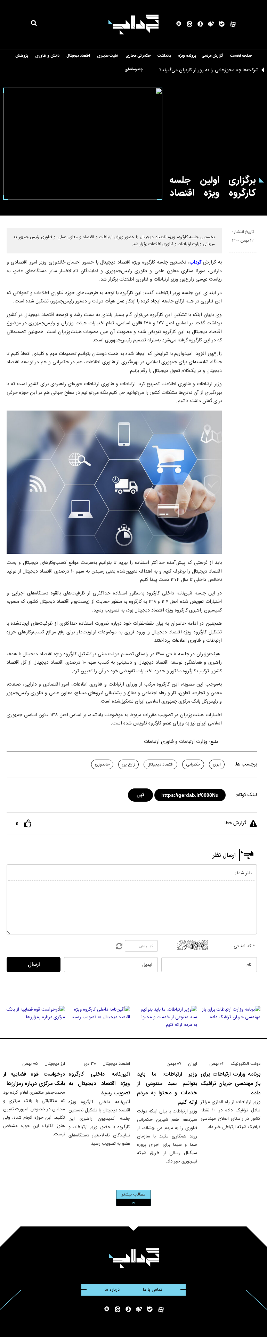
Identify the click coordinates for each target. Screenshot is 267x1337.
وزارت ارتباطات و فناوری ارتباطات (176, 742)
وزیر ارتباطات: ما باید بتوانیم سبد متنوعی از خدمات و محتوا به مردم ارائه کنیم (167, 1088)
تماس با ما (152, 1290)
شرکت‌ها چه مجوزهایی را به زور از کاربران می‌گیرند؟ (209, 70)
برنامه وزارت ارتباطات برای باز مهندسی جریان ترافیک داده (231, 1084)
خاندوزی (102, 764)
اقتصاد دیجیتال (160, 764)
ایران (217, 764)
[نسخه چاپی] (232, 255)
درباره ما (112, 1290)
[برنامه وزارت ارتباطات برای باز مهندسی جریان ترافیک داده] (231, 1030)
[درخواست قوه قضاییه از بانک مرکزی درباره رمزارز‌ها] (34, 1030)
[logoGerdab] (133, 1258)
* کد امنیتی (244, 946)
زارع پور (128, 764)
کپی (141, 793)
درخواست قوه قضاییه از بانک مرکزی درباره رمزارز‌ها (34, 1079)
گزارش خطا (235, 823)
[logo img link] (133, 24)
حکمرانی (193, 764)
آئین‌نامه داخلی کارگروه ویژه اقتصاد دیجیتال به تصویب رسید (99, 1084)
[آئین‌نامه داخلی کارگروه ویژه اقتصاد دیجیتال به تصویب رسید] (99, 1030)
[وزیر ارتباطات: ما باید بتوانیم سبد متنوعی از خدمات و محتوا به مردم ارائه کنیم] (167, 1030)
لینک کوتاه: (246, 795)
